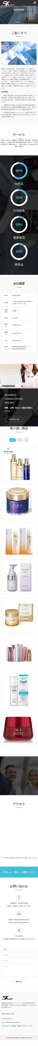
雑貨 (19, 440)
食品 (26, 440)
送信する (19, 981)
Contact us (14, 419)
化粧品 (13, 440)
